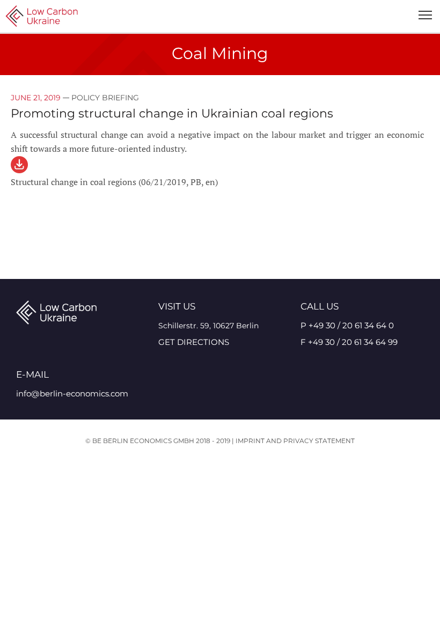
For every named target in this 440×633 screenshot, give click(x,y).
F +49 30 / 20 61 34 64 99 (349, 342)
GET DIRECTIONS (193, 342)
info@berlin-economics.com (72, 393)
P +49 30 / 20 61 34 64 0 (347, 325)
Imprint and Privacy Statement (295, 441)
